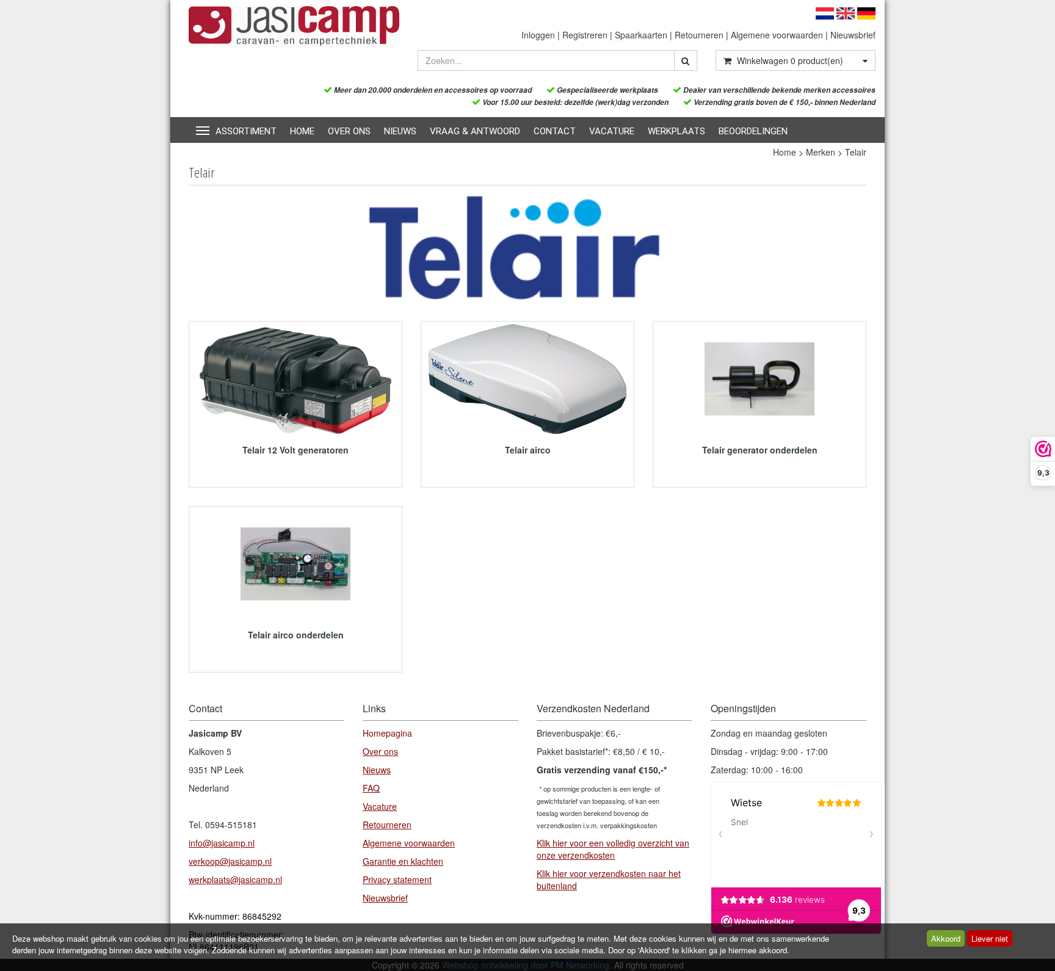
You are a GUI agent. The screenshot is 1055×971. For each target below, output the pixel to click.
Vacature (611, 131)
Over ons (349, 131)
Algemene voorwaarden (777, 35)
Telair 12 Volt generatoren (295, 450)
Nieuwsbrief (853, 35)
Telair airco (528, 450)
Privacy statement (397, 879)
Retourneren (699, 35)
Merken (820, 152)
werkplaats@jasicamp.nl (235, 879)
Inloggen (538, 35)
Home (302, 131)
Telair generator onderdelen (760, 450)
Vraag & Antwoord (475, 131)
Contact (555, 131)
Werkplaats (676, 131)
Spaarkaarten (641, 35)
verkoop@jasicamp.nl (230, 861)
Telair (855, 152)
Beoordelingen (753, 131)
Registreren (584, 35)
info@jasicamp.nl (222, 843)
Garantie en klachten (403, 861)
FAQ (371, 788)
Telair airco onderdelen (296, 635)
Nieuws (400, 131)
